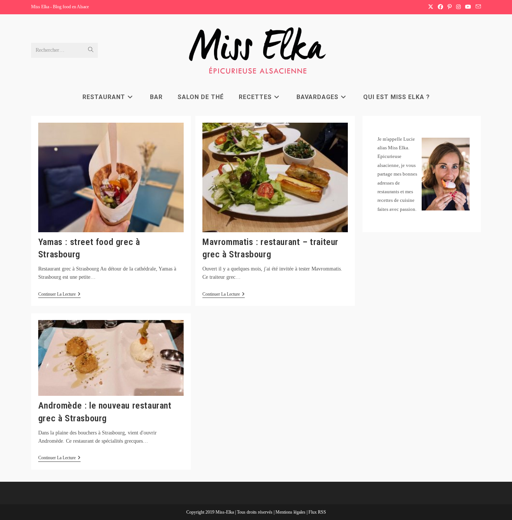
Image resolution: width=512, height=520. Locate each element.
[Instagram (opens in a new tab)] (458, 7)
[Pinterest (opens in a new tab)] (449, 7)
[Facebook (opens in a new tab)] (440, 7)
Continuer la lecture (59, 295)
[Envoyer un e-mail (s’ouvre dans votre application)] (477, 7)
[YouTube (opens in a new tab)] (468, 7)
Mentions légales (291, 512)
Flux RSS (317, 512)
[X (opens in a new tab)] (431, 7)
